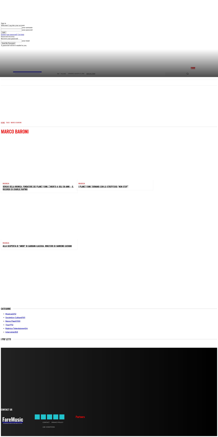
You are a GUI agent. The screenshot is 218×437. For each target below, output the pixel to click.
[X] (55, 416)
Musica (6, 183)
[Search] (187, 74)
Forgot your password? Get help (12, 35)
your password (27, 30)
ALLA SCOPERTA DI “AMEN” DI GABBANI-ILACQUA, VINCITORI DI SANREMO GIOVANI (37, 245)
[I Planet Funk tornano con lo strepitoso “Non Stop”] (113, 158)
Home (3, 122)
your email (26, 41)
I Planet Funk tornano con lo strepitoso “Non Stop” (103, 186)
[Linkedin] (49, 416)
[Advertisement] (109, 102)
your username (27, 27)
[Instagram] (43, 416)
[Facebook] (37, 416)
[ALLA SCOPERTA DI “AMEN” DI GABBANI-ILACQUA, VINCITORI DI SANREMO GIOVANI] (37, 217)
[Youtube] (61, 416)
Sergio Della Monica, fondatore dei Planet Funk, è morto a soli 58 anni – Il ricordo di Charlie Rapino (38, 188)
